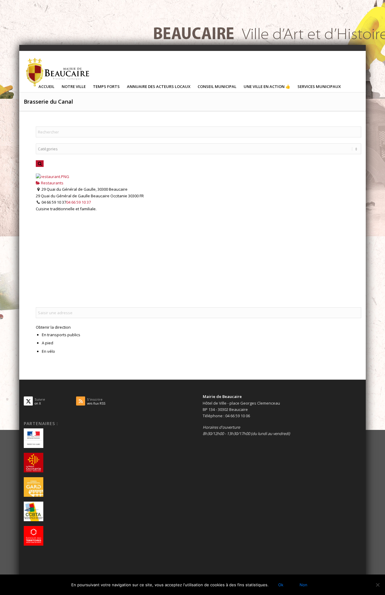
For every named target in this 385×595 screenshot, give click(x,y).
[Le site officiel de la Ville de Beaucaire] (58, 72)
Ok (280, 584)
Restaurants (51, 183)
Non (303, 584)
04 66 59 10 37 (78, 202)
